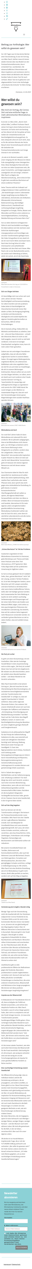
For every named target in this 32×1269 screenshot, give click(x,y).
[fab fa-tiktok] (7, 19)
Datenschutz (13, 1235)
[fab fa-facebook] (7, 16)
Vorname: (8, 1218)
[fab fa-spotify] (7, 5)
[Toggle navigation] (24, 34)
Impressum (7, 1264)
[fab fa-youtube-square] (7, 2)
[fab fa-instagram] (7, 13)
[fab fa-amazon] (7, 11)
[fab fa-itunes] (7, 8)
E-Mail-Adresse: (11, 1225)
